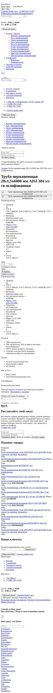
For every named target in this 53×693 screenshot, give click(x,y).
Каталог (9, 561)
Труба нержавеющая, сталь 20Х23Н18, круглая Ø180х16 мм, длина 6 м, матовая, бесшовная (26, 453)
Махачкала (5, 644)
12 (7, 207)
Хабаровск (5, 686)
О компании (11, 58)
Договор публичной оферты (39, 600)
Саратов (4, 673)
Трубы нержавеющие (20, 49)
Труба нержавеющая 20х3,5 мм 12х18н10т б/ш (20, 477)
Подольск (5, 664)
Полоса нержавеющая (20, 44)
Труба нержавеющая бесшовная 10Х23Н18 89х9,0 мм (23, 459)
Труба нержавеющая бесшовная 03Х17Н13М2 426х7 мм (24, 481)
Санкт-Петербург (8, 671)
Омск (3, 658)
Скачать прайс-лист (9, 11)
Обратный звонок (8, 29)
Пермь (3, 662)
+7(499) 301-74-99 (26, 11)
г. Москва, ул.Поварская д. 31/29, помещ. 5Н (25, 102)
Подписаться (30, 549)
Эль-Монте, (11, 578)
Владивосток (6, 631)
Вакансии (15, 60)
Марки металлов (8, 602)
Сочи (3, 677)
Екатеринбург (7, 638)
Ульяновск (5, 682)
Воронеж (5, 635)
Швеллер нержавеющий (21, 53)
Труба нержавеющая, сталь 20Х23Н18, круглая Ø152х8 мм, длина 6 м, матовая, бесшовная (26, 511)
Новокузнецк (6, 653)
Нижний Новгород (9, 649)
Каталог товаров (13, 33)
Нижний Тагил (7, 651)
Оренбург (5, 660)
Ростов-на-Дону (7, 666)
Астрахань (5, 629)
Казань (4, 640)
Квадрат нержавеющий (20, 36)
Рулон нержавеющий (20, 47)
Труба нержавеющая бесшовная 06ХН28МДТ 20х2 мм (24, 523)
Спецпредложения (14, 67)
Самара (4, 669)
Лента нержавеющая (19, 40)
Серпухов (5, 675)
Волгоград (5, 633)
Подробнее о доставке (19, 392)
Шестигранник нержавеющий (23, 56)
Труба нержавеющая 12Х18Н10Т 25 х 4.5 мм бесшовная (24, 488)
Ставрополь (6, 680)
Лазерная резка (17, 62)
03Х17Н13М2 (12, 227)
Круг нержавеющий (19, 38)
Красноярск (6, 642)
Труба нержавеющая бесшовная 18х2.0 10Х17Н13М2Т (24, 503)
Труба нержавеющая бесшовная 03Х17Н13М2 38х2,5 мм (25, 492)
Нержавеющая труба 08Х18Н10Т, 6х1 (17, 465)
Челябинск (5, 691)
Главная (4, 168)
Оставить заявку (8, 157)
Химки (4, 689)
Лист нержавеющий (19, 42)
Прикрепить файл (8, 437)
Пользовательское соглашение (13, 600)
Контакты (10, 69)
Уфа (2, 684)
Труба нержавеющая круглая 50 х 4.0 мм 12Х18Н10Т (23, 496)
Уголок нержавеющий (20, 51)
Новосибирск (6, 655)
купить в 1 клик (7, 274)
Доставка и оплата (13, 64)
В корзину (5, 271)
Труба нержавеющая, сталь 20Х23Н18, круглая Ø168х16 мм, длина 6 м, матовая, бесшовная (26, 531)
